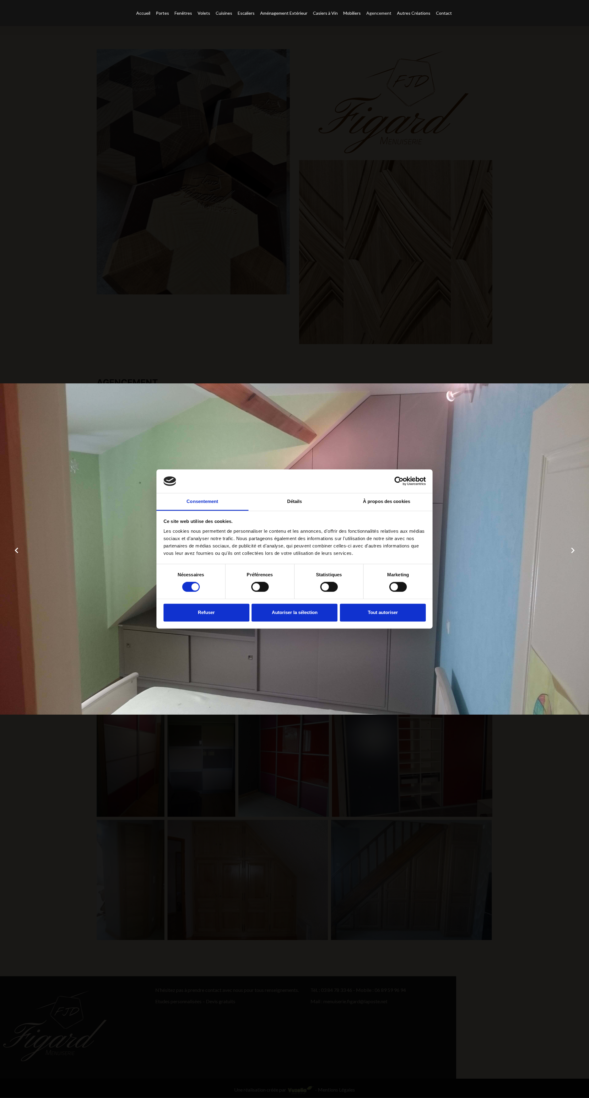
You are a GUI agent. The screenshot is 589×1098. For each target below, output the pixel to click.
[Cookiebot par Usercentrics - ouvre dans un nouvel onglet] (399, 481)
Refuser (206, 612)
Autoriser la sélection (295, 612)
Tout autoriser (383, 612)
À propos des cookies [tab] (386, 501)
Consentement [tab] (202, 501)
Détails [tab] (294, 501)
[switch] (260, 587)
